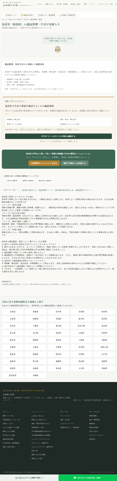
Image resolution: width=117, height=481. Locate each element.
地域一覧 (12, 19)
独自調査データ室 (38, 427)
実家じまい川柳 (37, 458)
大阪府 (35, 347)
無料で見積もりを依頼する (75, 163)
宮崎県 (104, 368)
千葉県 (35, 326)
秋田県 (104, 312)
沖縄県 (35, 375)
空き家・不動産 (62, 4)
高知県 (81, 361)
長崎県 (35, 368)
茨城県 (58, 319)
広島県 (81, 354)
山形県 (12, 319)
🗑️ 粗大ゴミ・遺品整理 (46, 15)
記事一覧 (35, 451)
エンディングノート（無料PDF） (43, 447)
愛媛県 (58, 361)
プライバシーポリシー (96, 435)
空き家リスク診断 (9, 435)
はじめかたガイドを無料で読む (29, 478)
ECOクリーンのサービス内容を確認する (58, 136)
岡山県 (58, 354)
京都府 (12, 347)
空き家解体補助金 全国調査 (41, 435)
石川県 (35, 333)
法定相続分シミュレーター (12, 420)
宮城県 (81, 312)
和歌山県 (104, 347)
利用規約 (92, 439)
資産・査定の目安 (9, 447)
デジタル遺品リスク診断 (11, 427)
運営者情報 (93, 416)
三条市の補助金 (12, 181)
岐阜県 (12, 340)
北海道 (12, 312)
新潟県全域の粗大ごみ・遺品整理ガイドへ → (74, 190)
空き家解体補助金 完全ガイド (42, 431)
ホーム (39, 4)
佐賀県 (12, 368)
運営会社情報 (93, 427)
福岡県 (104, 361)
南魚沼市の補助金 (45, 181)
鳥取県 (12, 354)
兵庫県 (58, 347)
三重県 (81, 340)
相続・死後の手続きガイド (41, 423)
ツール (92, 4)
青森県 (35, 312)
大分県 (81, 368)
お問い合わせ (93, 431)
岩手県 (58, 312)
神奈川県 (81, 326)
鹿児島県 (12, 375)
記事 (85, 4)
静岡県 (35, 340)
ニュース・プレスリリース (41, 439)
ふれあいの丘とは (38, 416)
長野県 (104, 333)
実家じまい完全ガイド (39, 420)
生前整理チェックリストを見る (44, 163)
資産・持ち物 (64, 420)
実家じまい (49, 4)
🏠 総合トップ (11, 15)
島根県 (35, 354)
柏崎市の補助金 (28, 181)
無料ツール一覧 (8, 416)
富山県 (12, 333)
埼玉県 (12, 326)
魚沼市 (26, 19)
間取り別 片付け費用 (39, 455)
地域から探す (76, 4)
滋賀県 (104, 340)
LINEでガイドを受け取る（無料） (89, 478)
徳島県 (12, 361)
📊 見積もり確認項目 (67, 15)
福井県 (58, 333)
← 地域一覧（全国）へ (10, 190)
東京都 (58, 326)
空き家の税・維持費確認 (11, 443)
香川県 (35, 361)
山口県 (104, 354)
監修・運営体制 (94, 420)
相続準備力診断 (8, 439)
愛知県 (58, 340)
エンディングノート (105, 4)
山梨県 (81, 333)
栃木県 (81, 319)
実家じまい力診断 (9, 431)
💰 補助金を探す (27, 15)
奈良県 (81, 347)
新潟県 (19, 19)
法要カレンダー (8, 423)
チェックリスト (65, 416)
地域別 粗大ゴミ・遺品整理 (69, 427)
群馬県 (104, 319)
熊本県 (58, 368)
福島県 (35, 319)
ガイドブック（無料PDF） (41, 443)
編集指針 (92, 423)
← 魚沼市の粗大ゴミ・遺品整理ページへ (37, 190)
